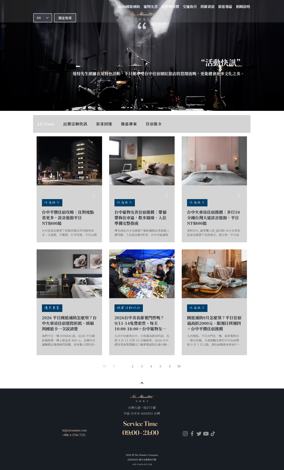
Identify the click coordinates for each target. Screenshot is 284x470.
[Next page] (170, 366)
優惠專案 (129, 124)
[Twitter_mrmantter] (199, 433)
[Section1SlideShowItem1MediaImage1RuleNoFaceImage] (142, 100)
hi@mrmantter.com (74, 430)
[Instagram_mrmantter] (185, 433)
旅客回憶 (104, 124)
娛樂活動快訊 (75, 124)
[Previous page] (114, 366)
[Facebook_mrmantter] (192, 433)
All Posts (45, 124)
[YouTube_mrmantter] (206, 433)
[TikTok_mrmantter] (212, 433)
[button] (190, 4)
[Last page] (179, 366)
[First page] (104, 366)
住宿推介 (154, 124)
